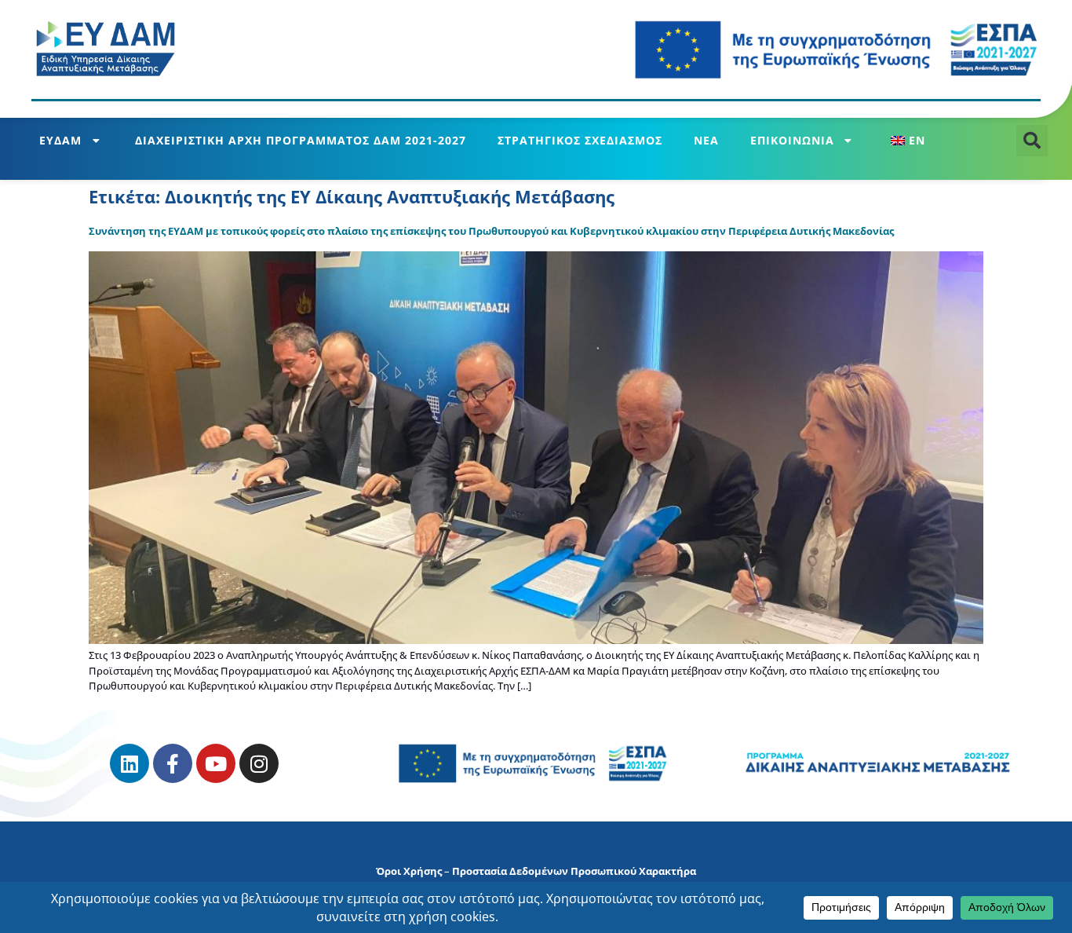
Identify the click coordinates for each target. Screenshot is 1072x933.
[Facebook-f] (172, 763)
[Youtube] (215, 763)
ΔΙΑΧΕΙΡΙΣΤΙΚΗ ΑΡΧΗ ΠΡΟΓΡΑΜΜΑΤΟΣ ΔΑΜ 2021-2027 (300, 140)
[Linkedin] (129, 763)
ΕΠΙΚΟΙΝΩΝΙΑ (792, 140)
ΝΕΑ (706, 140)
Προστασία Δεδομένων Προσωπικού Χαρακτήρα (574, 871)
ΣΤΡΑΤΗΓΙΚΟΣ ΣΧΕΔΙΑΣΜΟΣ (580, 140)
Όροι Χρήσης (409, 871)
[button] (1032, 140)
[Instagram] (259, 763)
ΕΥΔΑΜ (60, 140)
